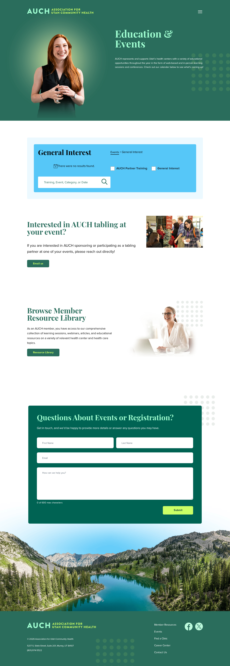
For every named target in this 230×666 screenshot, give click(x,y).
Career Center (162, 645)
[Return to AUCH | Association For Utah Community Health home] (61, 11)
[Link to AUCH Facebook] (189, 629)
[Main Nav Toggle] (200, 11)
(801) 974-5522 (34, 650)
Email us (38, 263)
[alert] (74, 166)
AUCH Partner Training (131, 168)
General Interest (168, 168)
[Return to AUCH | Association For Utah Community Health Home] (61, 626)
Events (114, 152)
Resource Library (43, 352)
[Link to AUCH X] (199, 629)
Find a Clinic (161, 638)
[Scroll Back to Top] (226, 662)
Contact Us (160, 652)
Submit (178, 510)
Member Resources (165, 625)
